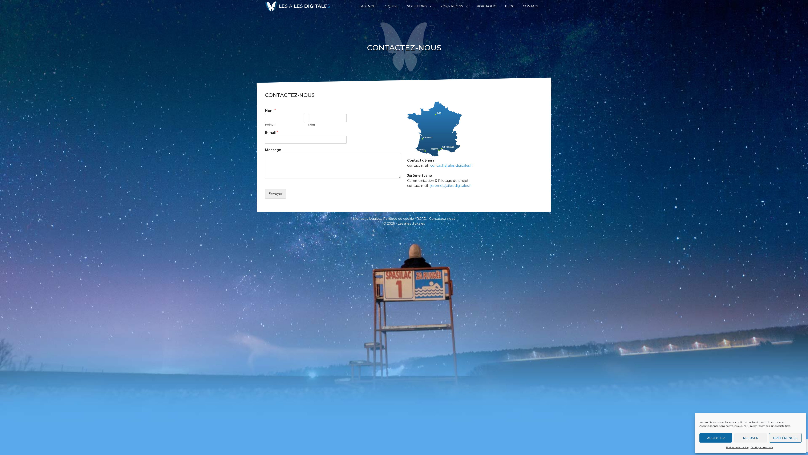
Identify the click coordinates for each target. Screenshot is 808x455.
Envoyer (275, 194)
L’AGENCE (367, 6)
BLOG (509, 6)
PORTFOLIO (487, 6)
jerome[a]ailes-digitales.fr (451, 186)
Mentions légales (366, 219)
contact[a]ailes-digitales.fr (451, 165)
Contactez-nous (442, 219)
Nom (270, 111)
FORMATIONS (451, 6)
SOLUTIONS (417, 6)
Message (273, 150)
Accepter (716, 438)
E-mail (271, 133)
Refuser (750, 438)
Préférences (785, 438)
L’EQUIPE (391, 6)
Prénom (270, 124)
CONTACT (531, 6)
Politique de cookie (737, 447)
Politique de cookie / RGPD (404, 219)
